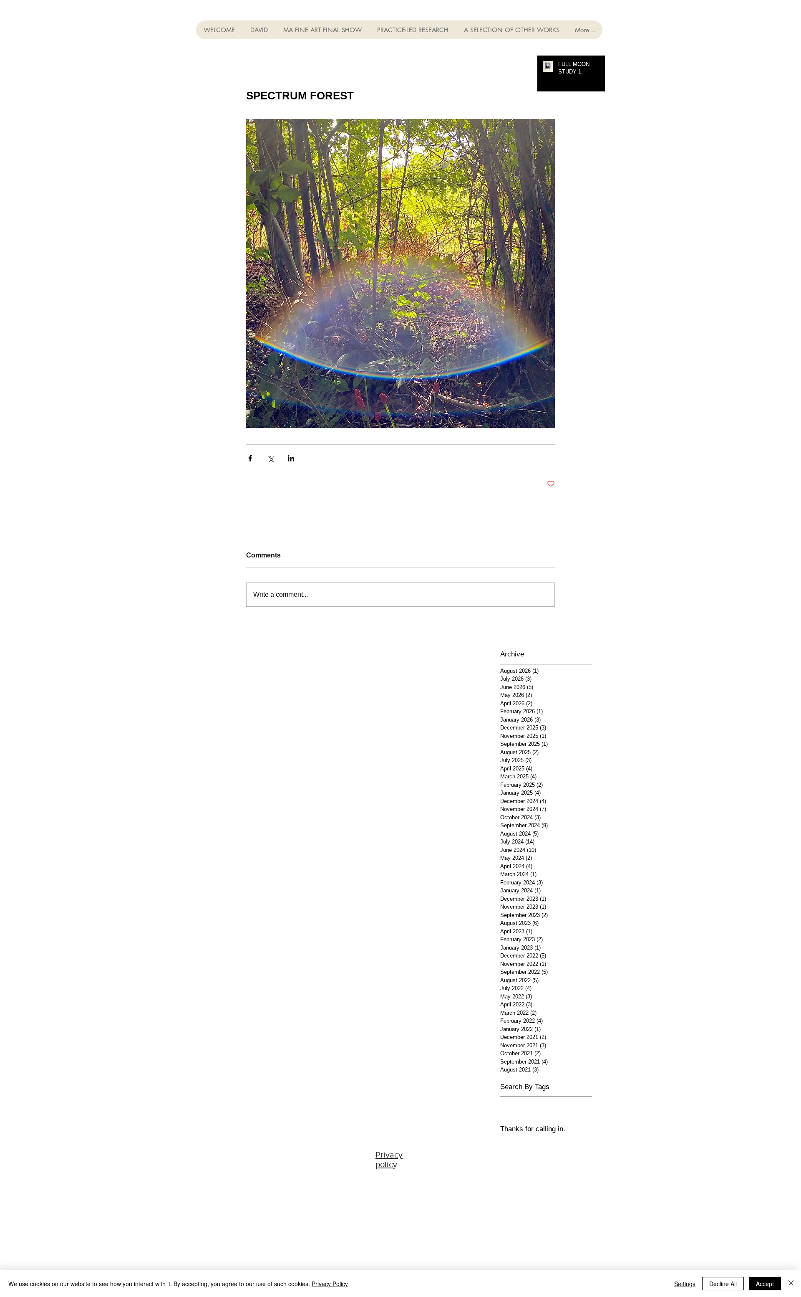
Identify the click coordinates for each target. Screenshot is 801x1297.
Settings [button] (684, 1283)
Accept (765, 1283)
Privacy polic (389, 1159)
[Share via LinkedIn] (291, 458)
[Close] (791, 1283)
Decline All (723, 1283)
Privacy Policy (330, 1283)
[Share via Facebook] (250, 458)
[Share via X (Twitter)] (271, 458)
